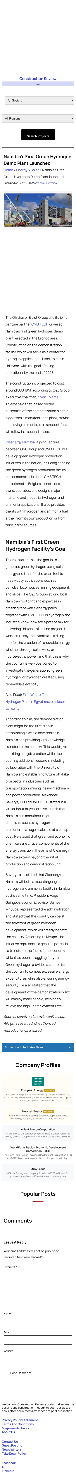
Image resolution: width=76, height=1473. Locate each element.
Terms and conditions (18, 1424)
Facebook (9, 1463)
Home (8, 170)
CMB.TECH (40, 324)
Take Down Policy (14, 1453)
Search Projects (38, 136)
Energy (21, 170)
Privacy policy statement (20, 1420)
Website (8, 1351)
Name (8, 1313)
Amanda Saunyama (45, 183)
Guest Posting (12, 1445)
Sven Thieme (48, 397)
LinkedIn (8, 1471)
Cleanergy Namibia (20, 442)
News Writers (12, 1449)
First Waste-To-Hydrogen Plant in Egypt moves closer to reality (35, 701)
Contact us (10, 1442)
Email (7, 1332)
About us (8, 1432)
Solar (35, 170)
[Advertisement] (38, 38)
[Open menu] (38, 83)
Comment (10, 1267)
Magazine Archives (15, 1428)
